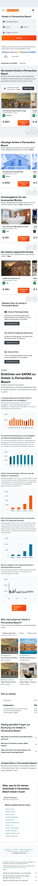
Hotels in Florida (23, 851)
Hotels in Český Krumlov (12, 833)
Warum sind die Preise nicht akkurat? (15, 880)
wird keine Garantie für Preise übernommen (14, 867)
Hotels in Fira (9, 825)
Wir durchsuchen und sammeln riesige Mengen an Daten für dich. (16, 877)
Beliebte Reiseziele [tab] (10, 797)
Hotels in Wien (9, 820)
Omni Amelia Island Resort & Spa (14, 111)
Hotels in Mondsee (11, 831)
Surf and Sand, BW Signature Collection (16, 227)
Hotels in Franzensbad (12, 828)
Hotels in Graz (9, 809)
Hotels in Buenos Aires (12, 822)
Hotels (15, 849)
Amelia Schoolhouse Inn (11, 278)
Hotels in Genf (9, 814)
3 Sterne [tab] (21, 633)
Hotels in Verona (10, 812)
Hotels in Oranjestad (11, 817)
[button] (3, 10)
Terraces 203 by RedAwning (13, 172)
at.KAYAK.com (7, 849)
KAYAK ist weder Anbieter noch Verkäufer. (17, 873)
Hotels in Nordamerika (25, 849)
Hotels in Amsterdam (11, 836)
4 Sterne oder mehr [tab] (9, 633)
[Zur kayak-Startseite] (13, 10)
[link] (11, 323)
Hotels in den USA (12, 851)
